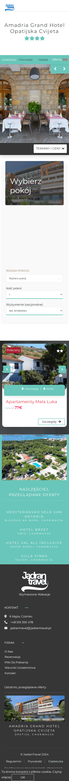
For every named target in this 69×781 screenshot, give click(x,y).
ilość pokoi (14, 288)
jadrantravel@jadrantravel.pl (30, 628)
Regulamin (13, 761)
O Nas (9, 651)
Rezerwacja (12, 657)
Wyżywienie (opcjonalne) (24, 304)
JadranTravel (32, 754)
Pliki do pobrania (16, 662)
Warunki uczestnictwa (20, 667)
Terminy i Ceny (48, 148)
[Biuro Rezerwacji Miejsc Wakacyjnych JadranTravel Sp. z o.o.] (9, 7)
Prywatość (35, 761)
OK (23, 777)
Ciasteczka (55, 761)
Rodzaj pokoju (17, 270)
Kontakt (10, 673)
